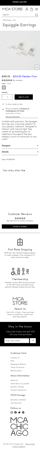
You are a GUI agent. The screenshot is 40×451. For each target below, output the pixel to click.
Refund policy (16, 371)
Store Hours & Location (20, 384)
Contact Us (15, 358)
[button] (7, 80)
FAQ (12, 361)
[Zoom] (37, 67)
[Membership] (20, 270)
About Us (14, 380)
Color (6, 83)
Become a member (18, 400)
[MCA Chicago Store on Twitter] (19, 412)
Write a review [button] (20, 226)
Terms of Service (17, 367)
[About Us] (20, 300)
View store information (13, 116)
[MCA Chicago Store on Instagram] (12, 412)
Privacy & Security (18, 447)
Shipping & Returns (18, 364)
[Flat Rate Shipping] (20, 241)
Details (5, 151)
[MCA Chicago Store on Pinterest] (23, 412)
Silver (3, 87)
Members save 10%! (20, 2)
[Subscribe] (33, 340)
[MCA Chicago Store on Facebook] (15, 412)
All (15, 20)
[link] (19, 435)
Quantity (4, 92)
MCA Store (7, 20)
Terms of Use (30, 444)
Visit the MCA (16, 403)
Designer (6, 145)
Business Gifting (17, 387)
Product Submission (18, 390)
